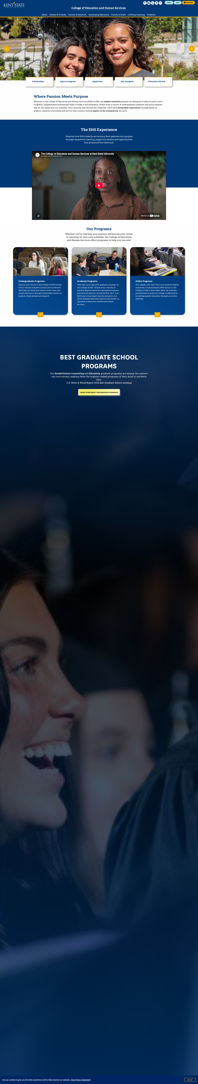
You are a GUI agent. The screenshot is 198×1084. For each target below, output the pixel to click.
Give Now (189, 2)
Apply (169, 2)
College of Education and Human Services (98, 8)
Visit (177, 2)
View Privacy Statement (81, 1079)
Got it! (189, 1079)
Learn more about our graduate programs (99, 392)
